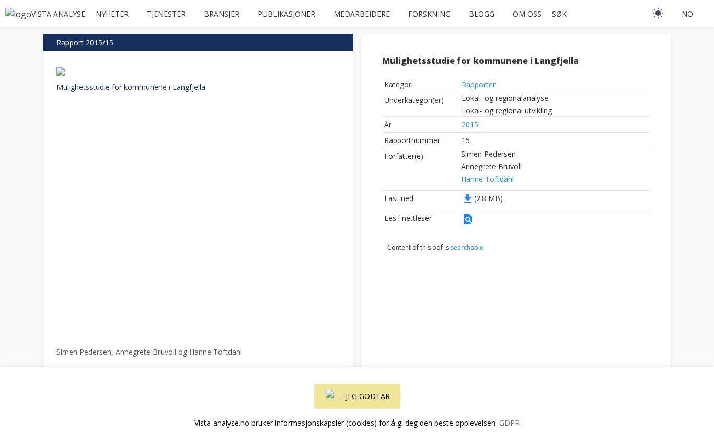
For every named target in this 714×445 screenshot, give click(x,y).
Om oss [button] (527, 14)
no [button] (687, 14)
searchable (467, 247)
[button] (468, 222)
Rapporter (479, 84)
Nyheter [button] (112, 14)
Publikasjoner (286, 14)
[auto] (658, 13)
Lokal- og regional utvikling (507, 110)
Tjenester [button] (166, 14)
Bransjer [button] (221, 14)
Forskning (429, 14)
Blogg (481, 14)
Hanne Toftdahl (487, 179)
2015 (470, 125)
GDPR (509, 423)
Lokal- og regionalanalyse (505, 98)
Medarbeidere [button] (361, 14)
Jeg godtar (368, 396)
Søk (559, 14)
